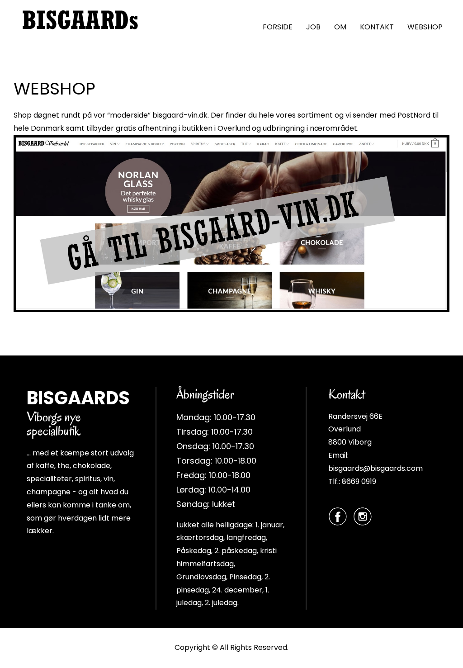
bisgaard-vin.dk (180, 115)
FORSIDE (278, 27)
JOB (313, 27)
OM (340, 27)
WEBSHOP (425, 27)
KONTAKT (377, 27)
